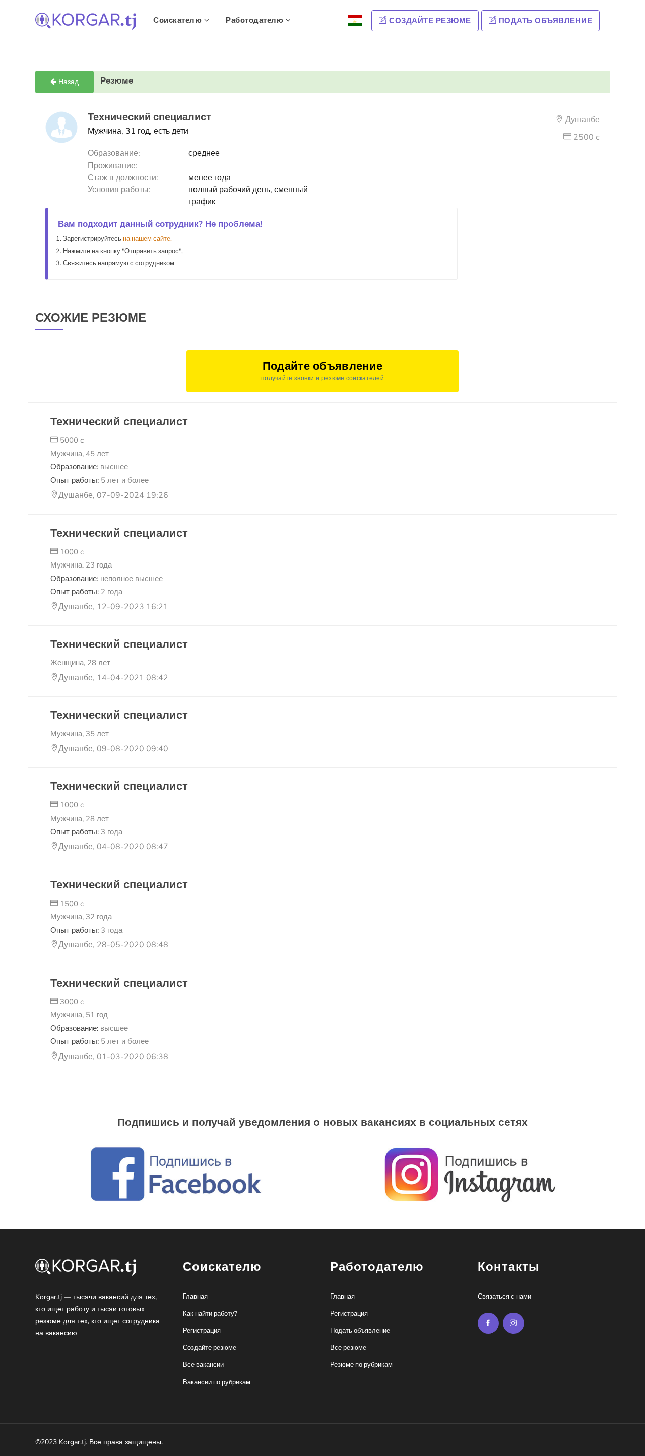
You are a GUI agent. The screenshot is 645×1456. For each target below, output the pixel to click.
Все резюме (348, 1347)
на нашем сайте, (147, 239)
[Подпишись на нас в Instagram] (488, 1323)
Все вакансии (203, 1364)
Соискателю (178, 20)
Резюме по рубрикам (361, 1364)
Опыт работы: (99, 480)
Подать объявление (544, 21)
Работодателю (256, 20)
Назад (67, 82)
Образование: (89, 467)
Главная (195, 1296)
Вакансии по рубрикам (216, 1382)
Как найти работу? (210, 1313)
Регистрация (202, 1330)
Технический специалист (119, 421)
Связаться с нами (504, 1296)
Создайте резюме (429, 21)
